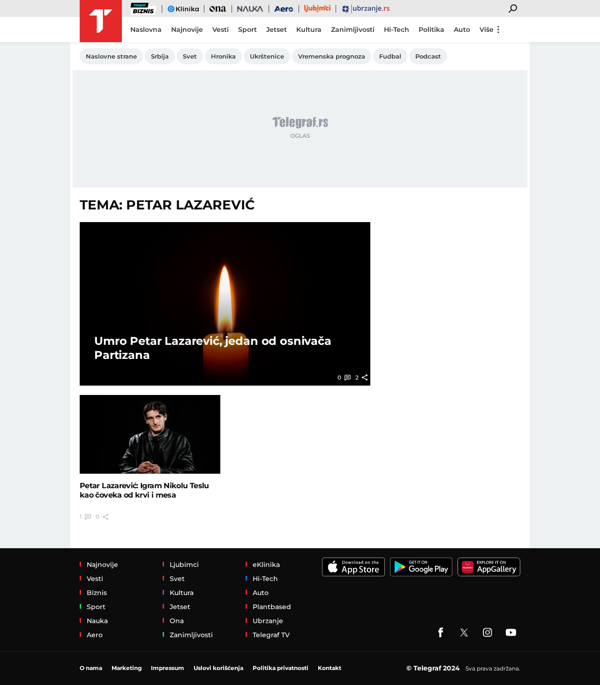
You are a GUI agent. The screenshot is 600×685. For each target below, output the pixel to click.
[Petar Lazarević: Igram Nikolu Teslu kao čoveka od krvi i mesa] (150, 434)
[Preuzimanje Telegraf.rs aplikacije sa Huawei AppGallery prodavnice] (489, 567)
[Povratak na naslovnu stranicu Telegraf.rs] (101, 21)
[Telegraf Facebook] (440, 632)
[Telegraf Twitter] (464, 632)
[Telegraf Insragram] (487, 632)
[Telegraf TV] (511, 632)
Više (487, 29)
